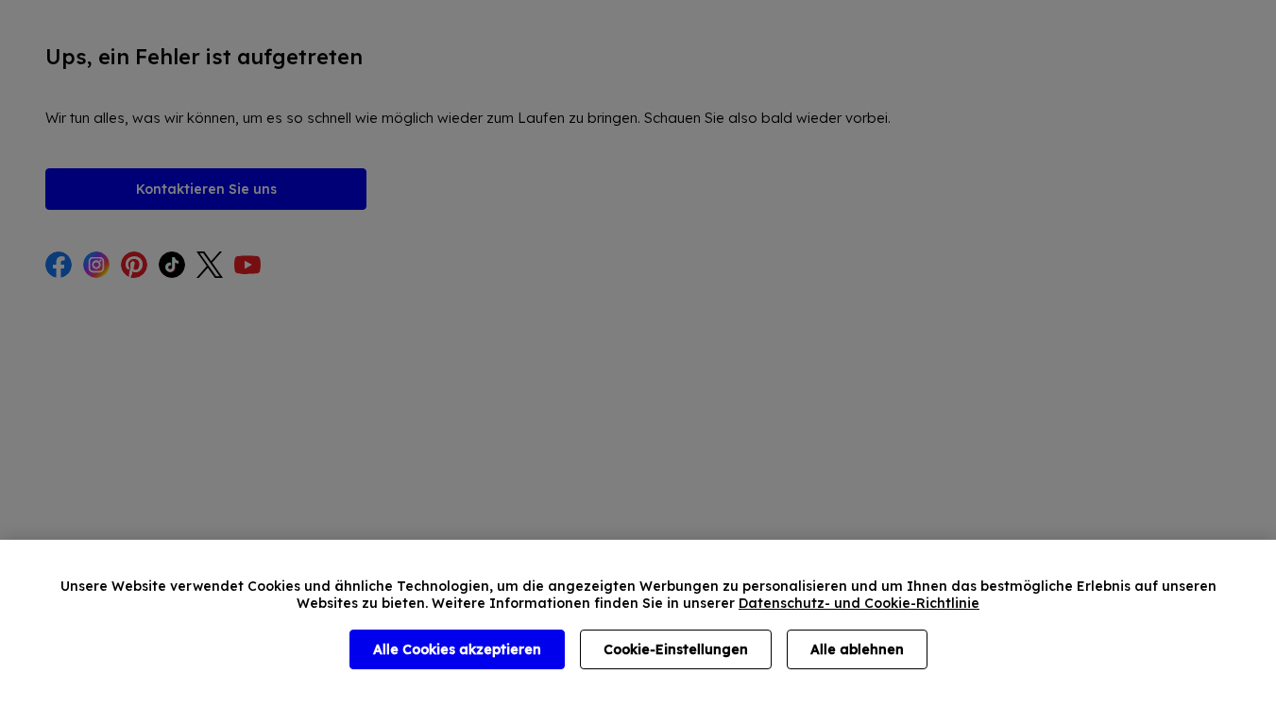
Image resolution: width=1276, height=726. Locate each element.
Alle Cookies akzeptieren (457, 649)
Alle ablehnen (857, 649)
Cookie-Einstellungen (676, 649)
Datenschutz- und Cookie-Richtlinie (859, 603)
